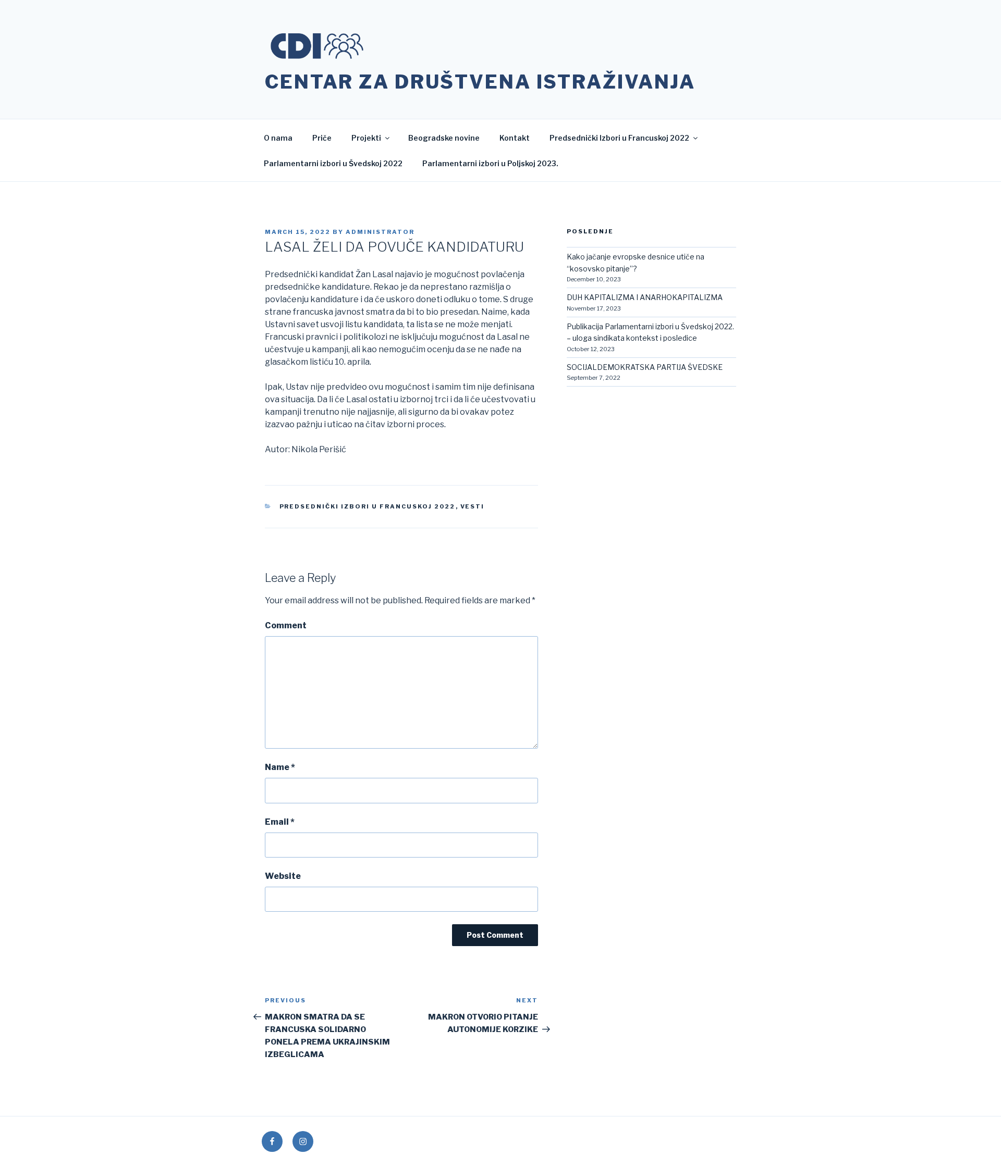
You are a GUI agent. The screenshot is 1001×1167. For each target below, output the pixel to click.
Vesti (472, 506)
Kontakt (514, 137)
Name (280, 767)
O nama (278, 137)
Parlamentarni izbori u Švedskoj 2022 (333, 163)
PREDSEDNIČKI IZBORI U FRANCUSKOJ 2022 (367, 506)
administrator (380, 231)
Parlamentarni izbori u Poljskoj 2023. (490, 163)
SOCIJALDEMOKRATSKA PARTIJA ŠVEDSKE (645, 367)
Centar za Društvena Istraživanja (480, 81)
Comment (286, 625)
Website (283, 876)
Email (280, 822)
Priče (322, 137)
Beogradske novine (444, 137)
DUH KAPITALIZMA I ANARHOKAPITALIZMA (645, 297)
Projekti (366, 137)
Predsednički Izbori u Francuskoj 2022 (619, 137)
